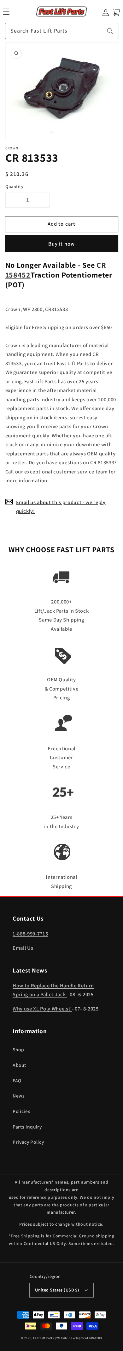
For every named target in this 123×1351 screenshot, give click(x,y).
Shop (18, 1049)
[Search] (110, 30)
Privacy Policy (28, 1142)
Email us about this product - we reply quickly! (61, 507)
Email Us (23, 947)
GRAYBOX (95, 1338)
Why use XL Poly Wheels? (42, 1008)
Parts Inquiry (27, 1126)
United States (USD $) (57, 1290)
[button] (6, 11)
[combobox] (61, 31)
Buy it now (61, 243)
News (19, 1095)
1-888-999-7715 (30, 933)
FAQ (17, 1080)
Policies (21, 1111)
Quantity (14, 186)
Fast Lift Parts (43, 1338)
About (19, 1065)
